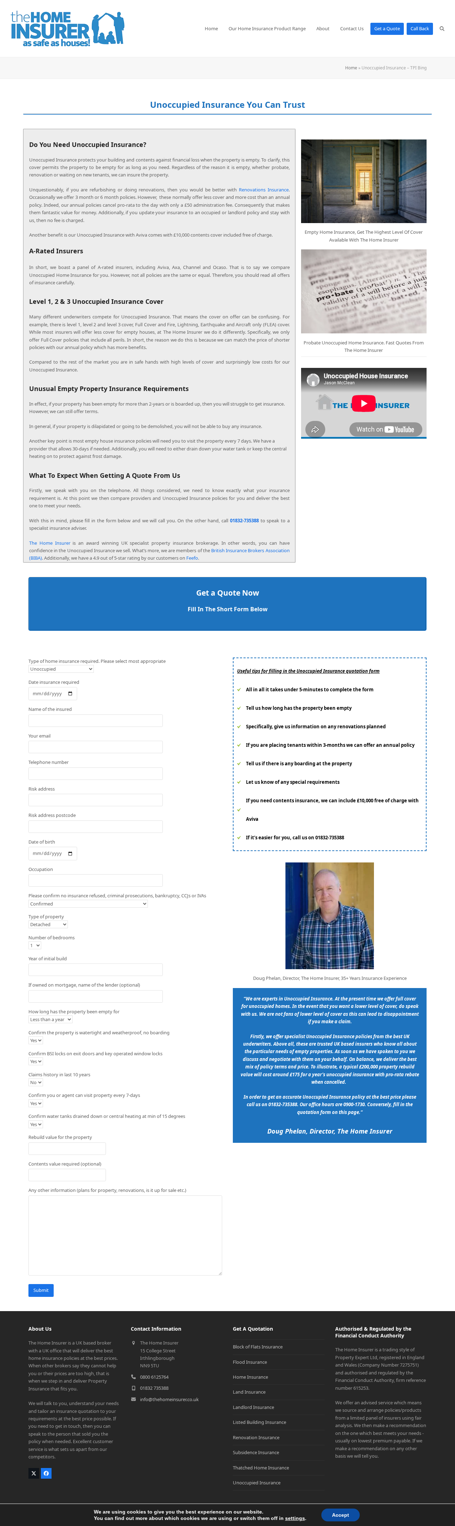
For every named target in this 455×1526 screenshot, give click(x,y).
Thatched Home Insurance (261, 1467)
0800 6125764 (154, 1377)
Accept (340, 1515)
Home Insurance (250, 1377)
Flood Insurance (250, 1362)
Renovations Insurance (264, 189)
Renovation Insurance (256, 1437)
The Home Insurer (49, 543)
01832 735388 (154, 1388)
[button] (442, 28)
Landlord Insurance (253, 1407)
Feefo (192, 558)
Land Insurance (249, 1392)
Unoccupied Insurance (256, 1482)
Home (351, 68)
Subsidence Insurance (256, 1452)
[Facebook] (46, 1473)
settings (295, 1518)
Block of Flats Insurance (258, 1346)
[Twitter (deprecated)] (33, 1473)
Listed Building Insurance (259, 1422)
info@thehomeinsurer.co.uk (169, 1399)
